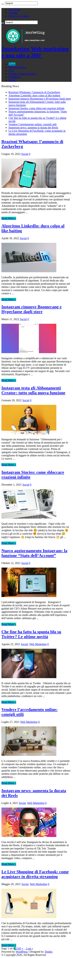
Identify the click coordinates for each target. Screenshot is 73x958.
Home (12, 64)
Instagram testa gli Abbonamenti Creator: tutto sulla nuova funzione (33, 390)
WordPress (15, 76)
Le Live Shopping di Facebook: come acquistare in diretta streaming (35, 874)
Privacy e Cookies (19, 15)
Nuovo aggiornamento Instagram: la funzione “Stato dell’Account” (34, 553)
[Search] (2, 4)
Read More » (8, 218)
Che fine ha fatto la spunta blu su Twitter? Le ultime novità (31, 634)
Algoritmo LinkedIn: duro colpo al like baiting (34, 95)
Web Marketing (17, 67)
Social (12, 80)
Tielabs (48, 951)
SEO (11, 70)
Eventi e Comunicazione (22, 73)
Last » (29, 948)
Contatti (13, 12)
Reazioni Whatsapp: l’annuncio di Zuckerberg (34, 92)
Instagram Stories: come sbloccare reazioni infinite (36, 108)
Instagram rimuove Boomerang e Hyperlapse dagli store (40, 98)
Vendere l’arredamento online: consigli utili (33, 124)
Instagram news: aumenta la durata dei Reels (33, 127)
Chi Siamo (14, 9)
